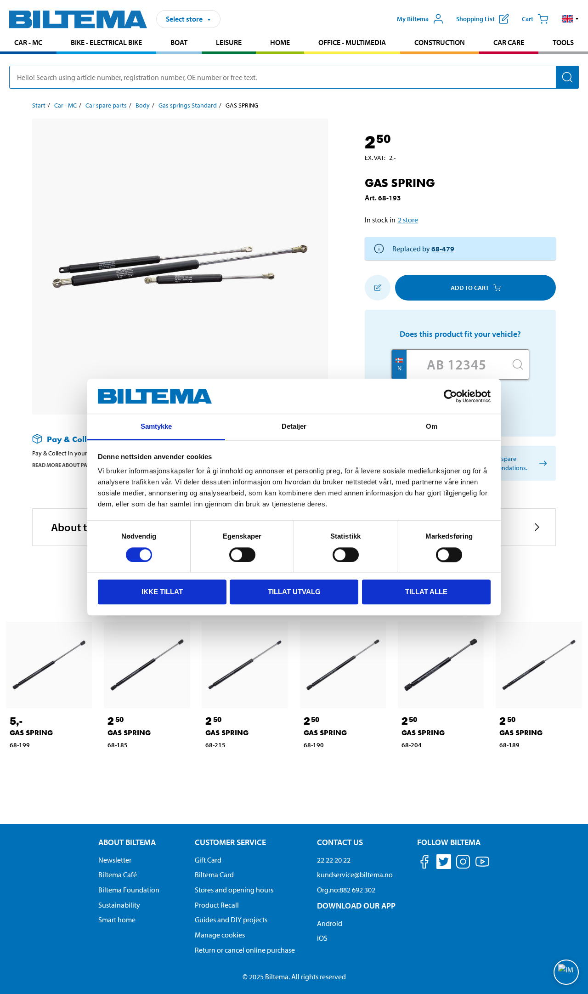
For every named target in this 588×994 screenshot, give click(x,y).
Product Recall (217, 904)
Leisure (229, 42)
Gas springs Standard (187, 105)
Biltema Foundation (128, 889)
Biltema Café (117, 874)
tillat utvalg (294, 592)
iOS (322, 938)
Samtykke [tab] (156, 427)
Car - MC (28, 42)
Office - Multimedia (352, 42)
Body (143, 105)
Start (38, 105)
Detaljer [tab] (294, 427)
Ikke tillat (162, 592)
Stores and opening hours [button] (234, 889)
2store (408, 219)
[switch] (242, 554)
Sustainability (119, 904)
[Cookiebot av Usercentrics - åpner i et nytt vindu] (450, 396)
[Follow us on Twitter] (443, 863)
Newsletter (114, 859)
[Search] (567, 77)
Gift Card (208, 859)
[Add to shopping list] (377, 288)
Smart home (117, 919)
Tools (563, 42)
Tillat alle (426, 592)
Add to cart (470, 288)
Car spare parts (106, 105)
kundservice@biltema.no (355, 874)
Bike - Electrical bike (106, 42)
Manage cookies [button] (220, 934)
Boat (178, 42)
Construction (439, 42)
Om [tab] (431, 427)
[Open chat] (566, 972)
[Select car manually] (541, 463)
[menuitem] (28, 43)
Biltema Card (214, 874)
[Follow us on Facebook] (424, 863)
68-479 (442, 248)
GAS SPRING (31, 733)
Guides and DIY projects (231, 919)
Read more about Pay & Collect (75, 464)
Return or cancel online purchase (245, 949)
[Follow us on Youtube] (482, 866)
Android (329, 923)
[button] (570, 19)
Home (280, 42)
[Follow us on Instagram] (463, 863)
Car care (508, 42)
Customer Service (230, 842)
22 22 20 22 (334, 859)
